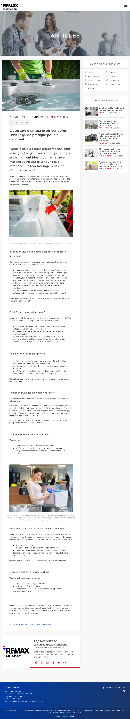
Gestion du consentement (70, 712)
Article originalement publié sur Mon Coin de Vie (30, 624)
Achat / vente (94, 80)
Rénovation (114, 80)
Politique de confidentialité (102, 710)
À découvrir (93, 76)
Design (90, 88)
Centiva (70, 716)
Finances (113, 72)
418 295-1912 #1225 (17, 696)
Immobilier (114, 76)
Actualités (92, 84)
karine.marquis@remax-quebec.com (27, 701)
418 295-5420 (15, 699)
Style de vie (18, 117)
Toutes (90, 72)
